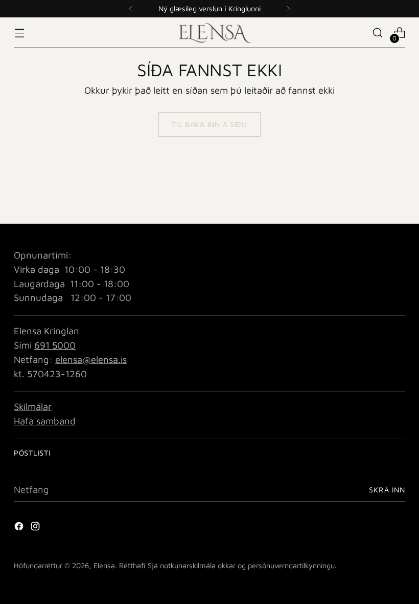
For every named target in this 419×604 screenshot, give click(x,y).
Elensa (104, 565)
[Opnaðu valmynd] (19, 33)
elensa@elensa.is (91, 359)
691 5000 (55, 345)
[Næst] (288, 8)
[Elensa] (209, 32)
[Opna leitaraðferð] (377, 33)
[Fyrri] (131, 8)
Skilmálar (33, 406)
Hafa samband (45, 420)
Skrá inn (387, 489)
